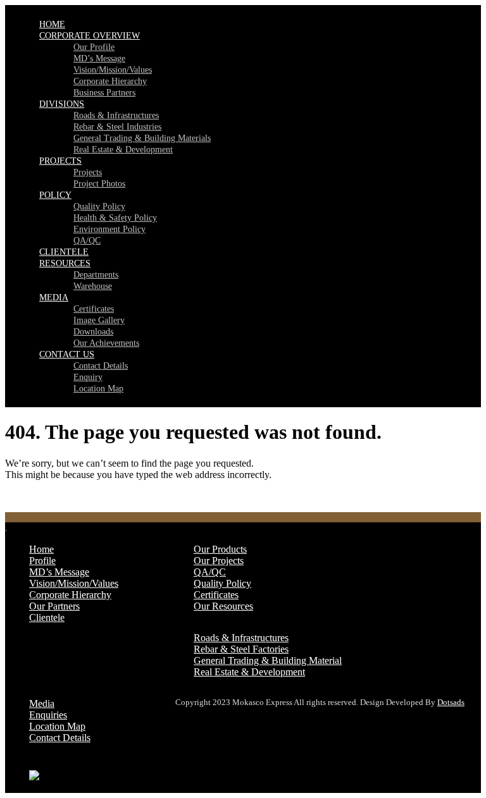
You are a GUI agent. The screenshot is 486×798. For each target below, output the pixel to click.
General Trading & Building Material (268, 660)
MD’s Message (99, 58)
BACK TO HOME (44, 496)
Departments (95, 274)
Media (41, 703)
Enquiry (88, 377)
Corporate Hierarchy (110, 81)
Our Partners (54, 606)
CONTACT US (66, 354)
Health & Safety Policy (115, 218)
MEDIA (53, 297)
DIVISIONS (61, 104)
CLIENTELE (64, 252)
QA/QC (87, 240)
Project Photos (99, 183)
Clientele (47, 617)
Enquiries (48, 714)
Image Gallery (99, 320)
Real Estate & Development (123, 149)
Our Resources (223, 606)
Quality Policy (99, 206)
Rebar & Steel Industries (117, 127)
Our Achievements (106, 343)
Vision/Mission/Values (112, 70)
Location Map (98, 388)
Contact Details (100, 366)
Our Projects (219, 560)
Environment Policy (109, 229)
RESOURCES (64, 263)
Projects (87, 172)
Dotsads (450, 702)
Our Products (220, 549)
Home (41, 549)
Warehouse (92, 286)
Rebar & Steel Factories (241, 649)
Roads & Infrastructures (116, 115)
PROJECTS (60, 161)
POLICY (55, 195)
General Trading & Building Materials (142, 138)
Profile (42, 560)
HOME (52, 24)
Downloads (93, 331)
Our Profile (94, 47)
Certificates (93, 309)
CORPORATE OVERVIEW (89, 35)
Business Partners (104, 92)
